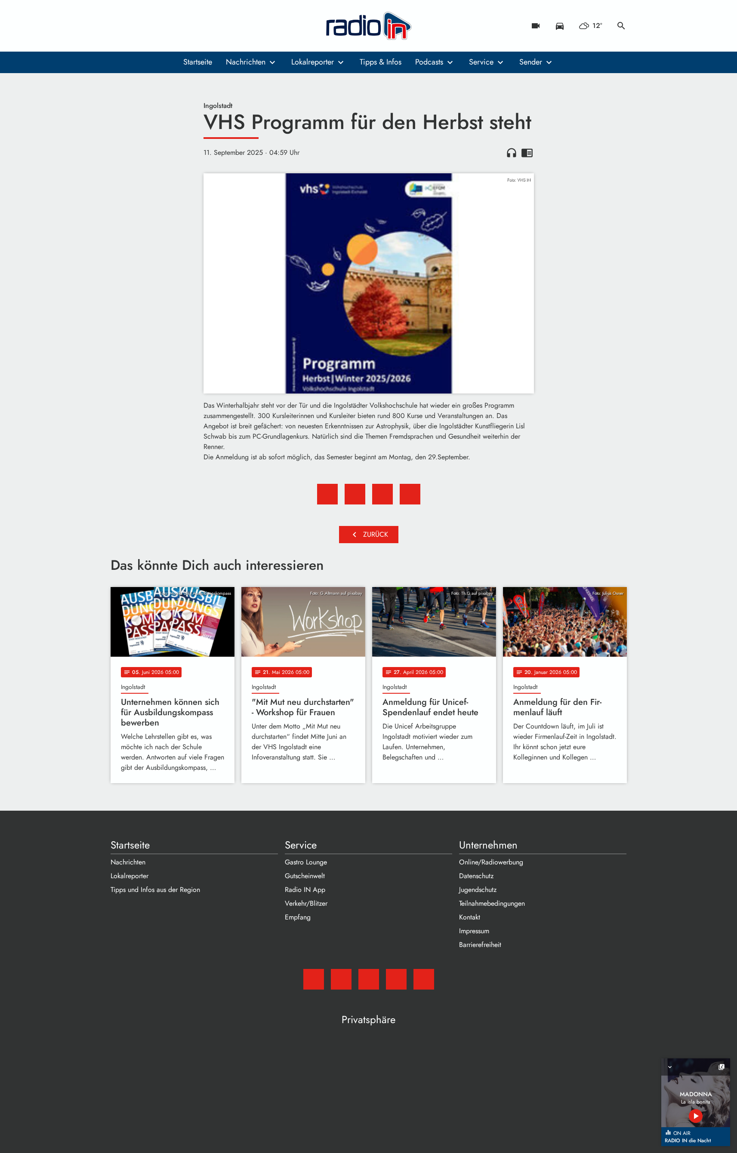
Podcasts (429, 62)
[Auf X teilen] (355, 494)
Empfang (298, 917)
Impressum (474, 931)
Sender (530, 62)
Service (481, 62)
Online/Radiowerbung (491, 862)
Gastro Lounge (306, 862)
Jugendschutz (477, 890)
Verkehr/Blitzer (306, 903)
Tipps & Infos (380, 62)
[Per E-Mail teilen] (410, 494)
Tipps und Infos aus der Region (155, 890)
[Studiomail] (119, 25)
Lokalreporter (312, 62)
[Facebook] (136, 25)
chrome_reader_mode (527, 153)
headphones (512, 153)
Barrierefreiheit (480, 945)
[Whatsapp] (170, 25)
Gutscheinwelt (305, 876)
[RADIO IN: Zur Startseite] (369, 26)
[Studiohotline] (188, 25)
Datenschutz (476, 876)
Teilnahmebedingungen (492, 903)
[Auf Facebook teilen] (327, 494)
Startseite (197, 62)
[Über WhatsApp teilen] (382, 494)
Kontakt (469, 917)
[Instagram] (153, 25)
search (621, 26)
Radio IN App (305, 890)
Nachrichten (245, 62)
